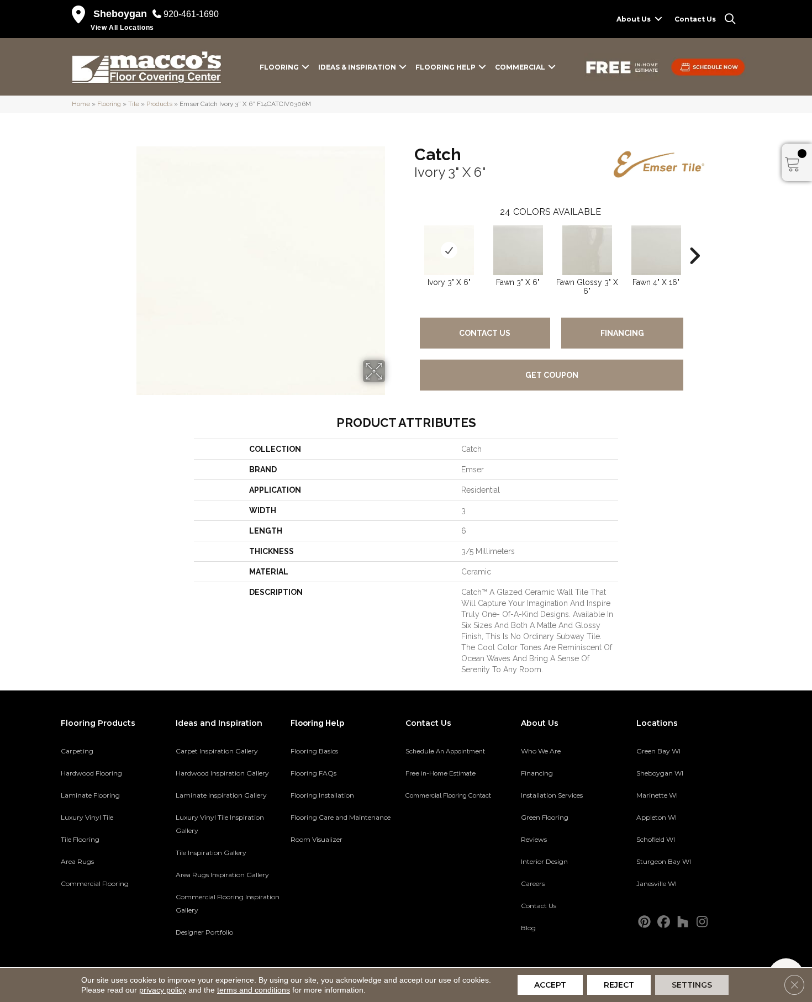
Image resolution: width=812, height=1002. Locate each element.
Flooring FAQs (313, 773)
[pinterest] (644, 922)
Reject (619, 985)
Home (81, 104)
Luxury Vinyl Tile (87, 817)
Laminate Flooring (90, 795)
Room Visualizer (316, 839)
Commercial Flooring (95, 883)
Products (159, 104)
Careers (533, 883)
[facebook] (664, 922)
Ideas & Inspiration (357, 67)
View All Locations (122, 27)
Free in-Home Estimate (440, 773)
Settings (692, 985)
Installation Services (552, 795)
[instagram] (702, 922)
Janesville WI (656, 883)
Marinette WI (657, 795)
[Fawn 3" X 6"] (518, 250)
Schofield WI (655, 839)
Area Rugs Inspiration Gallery (222, 875)
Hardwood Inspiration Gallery (222, 773)
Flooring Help (445, 67)
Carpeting (77, 751)
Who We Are (541, 751)
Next (694, 239)
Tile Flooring (80, 839)
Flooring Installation (322, 795)
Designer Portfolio (204, 932)
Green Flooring (544, 817)
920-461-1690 (191, 14)
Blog (528, 928)
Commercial (520, 67)
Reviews (534, 839)
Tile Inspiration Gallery (211, 852)
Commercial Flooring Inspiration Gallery (228, 903)
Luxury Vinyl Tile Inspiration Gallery (220, 824)
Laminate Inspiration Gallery (221, 795)
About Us (633, 19)
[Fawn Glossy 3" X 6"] (587, 250)
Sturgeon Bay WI (663, 861)
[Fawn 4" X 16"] (656, 250)
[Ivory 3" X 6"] (449, 250)
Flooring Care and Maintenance (341, 817)
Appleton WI (656, 817)
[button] (658, 19)
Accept (550, 985)
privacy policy (162, 989)
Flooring (279, 67)
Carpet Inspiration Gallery (217, 751)
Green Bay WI (658, 751)
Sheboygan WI (659, 773)
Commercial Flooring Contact (448, 795)
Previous (408, 239)
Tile (133, 104)
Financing (622, 333)
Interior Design (544, 861)
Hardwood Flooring (91, 773)
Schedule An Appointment (445, 751)
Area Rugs (77, 861)
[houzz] (683, 922)
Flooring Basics (314, 751)
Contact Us (695, 19)
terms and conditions (253, 989)
